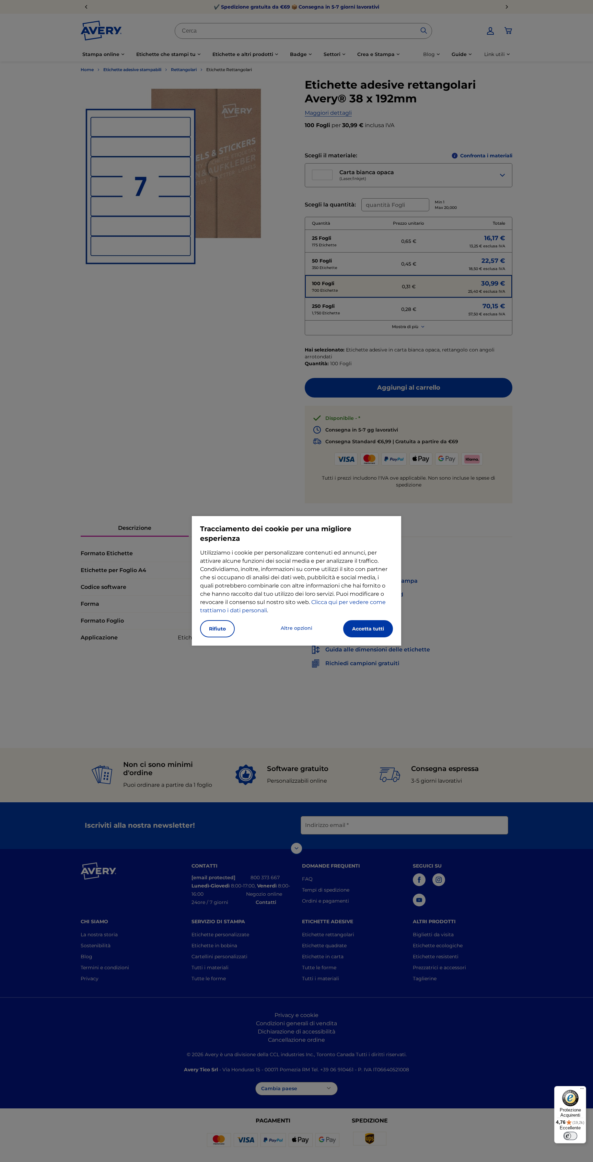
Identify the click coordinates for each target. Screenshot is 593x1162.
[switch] (570, 1136)
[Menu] (582, 1090)
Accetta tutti (368, 629)
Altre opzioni (296, 628)
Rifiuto (217, 629)
